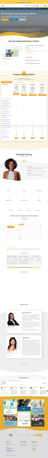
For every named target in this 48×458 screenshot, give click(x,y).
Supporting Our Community (35, 445)
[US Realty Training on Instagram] (36, 5)
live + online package (28, 248)
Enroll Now (5, 19)
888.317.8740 (10, 451)
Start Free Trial (22, 19)
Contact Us (39, 435)
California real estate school (28, 79)
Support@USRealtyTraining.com (10, 450)
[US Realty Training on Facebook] (31, 5)
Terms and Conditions (35, 443)
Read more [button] (12, 394)
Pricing (45, 5)
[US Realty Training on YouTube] (33, 5)
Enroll (16, 138)
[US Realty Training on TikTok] (37, 5)
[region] (30, 232)
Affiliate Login (33, 446)
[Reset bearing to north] (40, 226)
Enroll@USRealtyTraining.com (10, 448)
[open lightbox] (12, 55)
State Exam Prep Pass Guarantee (6, 123)
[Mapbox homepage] (20, 239)
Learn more (44, 171)
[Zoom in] (40, 224)
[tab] (28, 48)
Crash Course (14, 19)
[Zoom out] (40, 225)
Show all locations (21, 224)
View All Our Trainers (24, 363)
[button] (2, 2)
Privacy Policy (33, 444)
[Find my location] (40, 227)
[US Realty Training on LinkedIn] (34, 5)
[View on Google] (1, 388)
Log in (41, 5)
